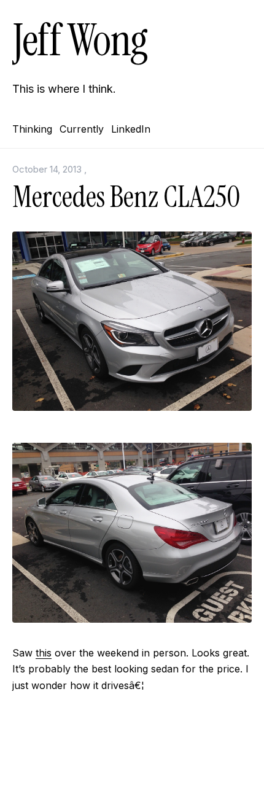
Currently (82, 129)
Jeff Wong (79, 40)
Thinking (32, 129)
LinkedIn (130, 129)
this (44, 653)
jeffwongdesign (132, 782)
